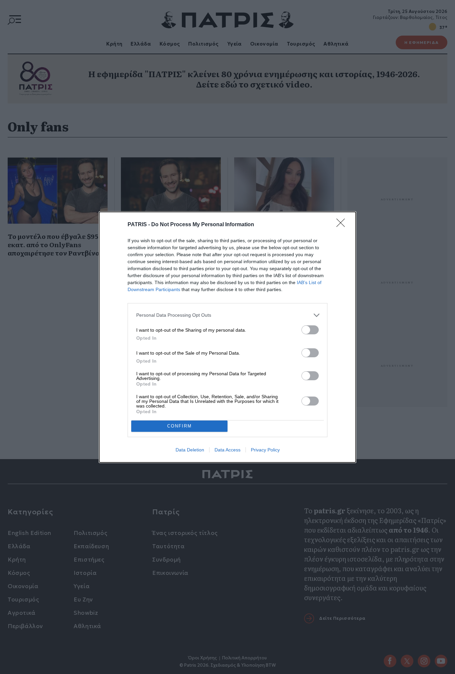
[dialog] (227, 337)
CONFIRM (179, 425)
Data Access (227, 449)
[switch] (310, 329)
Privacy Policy (265, 449)
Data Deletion (190, 449)
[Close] (342, 225)
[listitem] (227, 315)
